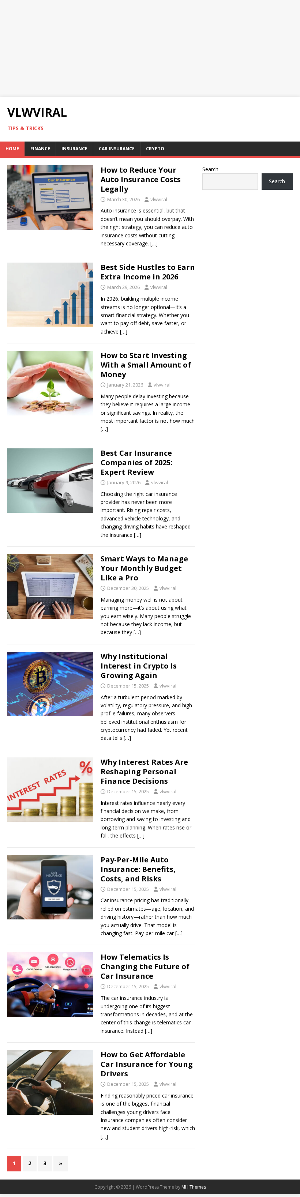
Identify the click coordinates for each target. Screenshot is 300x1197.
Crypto (155, 149)
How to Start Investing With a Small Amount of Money (146, 364)
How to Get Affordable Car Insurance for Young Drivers (147, 1064)
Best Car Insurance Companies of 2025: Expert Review (136, 462)
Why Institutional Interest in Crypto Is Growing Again (139, 665)
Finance (40, 149)
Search (210, 169)
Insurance (74, 149)
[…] (154, 243)
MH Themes (193, 1187)
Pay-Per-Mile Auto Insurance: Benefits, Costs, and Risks (138, 869)
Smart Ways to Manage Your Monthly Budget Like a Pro (144, 568)
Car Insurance (117, 149)
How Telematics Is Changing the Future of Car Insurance (145, 966)
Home (12, 149)
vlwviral (158, 199)
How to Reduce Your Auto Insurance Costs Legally (141, 179)
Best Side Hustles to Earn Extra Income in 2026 (148, 272)
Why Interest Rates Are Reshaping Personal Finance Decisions (144, 771)
